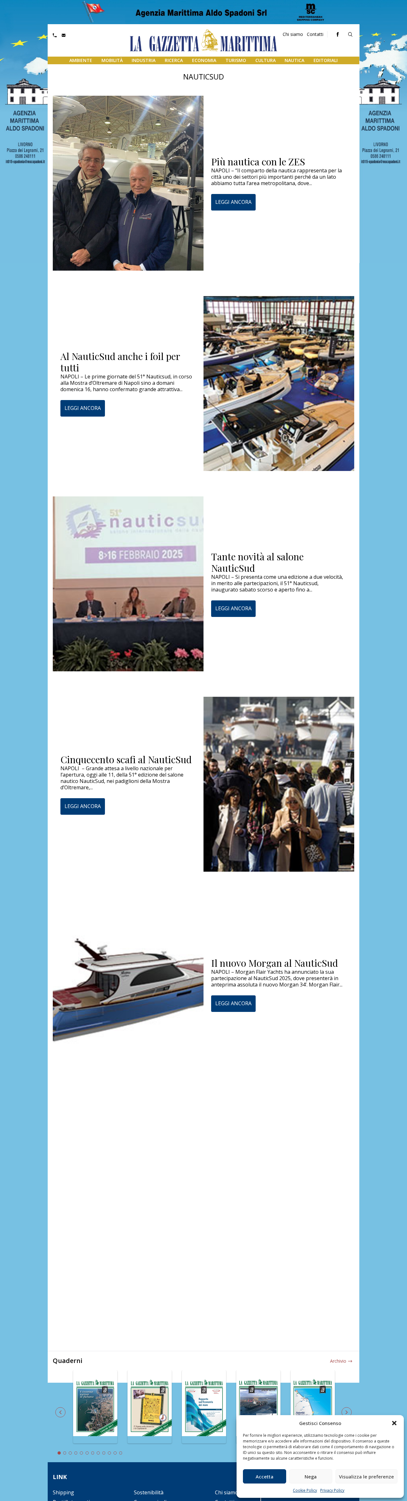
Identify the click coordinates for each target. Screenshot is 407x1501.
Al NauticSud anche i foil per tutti (120, 362)
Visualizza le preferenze (366, 1476)
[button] (394, 1423)
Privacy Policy (332, 1490)
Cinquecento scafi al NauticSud (126, 759)
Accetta (264, 1476)
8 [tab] (98, 1453)
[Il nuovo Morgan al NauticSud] (128, 984)
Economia (204, 60)
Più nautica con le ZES (258, 161)
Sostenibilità (148, 1492)
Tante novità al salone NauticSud (257, 562)
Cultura (265, 60)
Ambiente (80, 60)
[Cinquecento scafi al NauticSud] (279, 784)
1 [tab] (59, 1453)
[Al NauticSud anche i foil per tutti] (279, 383)
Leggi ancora (233, 201)
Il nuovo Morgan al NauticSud (274, 963)
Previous (60, 1412)
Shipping (63, 1492)
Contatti (315, 34)
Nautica (294, 60)
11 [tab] (115, 1453)
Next (346, 1412)
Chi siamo (293, 34)
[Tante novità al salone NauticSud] (128, 583)
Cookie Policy (305, 1490)
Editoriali (326, 60)
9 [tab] (104, 1453)
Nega (311, 1476)
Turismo (235, 60)
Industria (143, 60)
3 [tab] (70, 1453)
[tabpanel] (95, 1410)
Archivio (338, 1361)
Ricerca (174, 60)
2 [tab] (64, 1453)
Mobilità (112, 60)
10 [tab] (109, 1453)
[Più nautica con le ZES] (128, 183)
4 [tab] (76, 1453)
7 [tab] (92, 1453)
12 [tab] (120, 1453)
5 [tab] (81, 1453)
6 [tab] (87, 1453)
